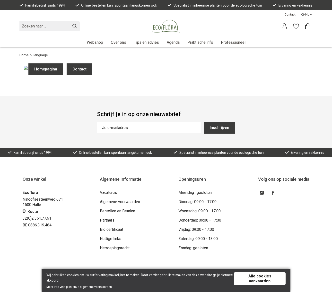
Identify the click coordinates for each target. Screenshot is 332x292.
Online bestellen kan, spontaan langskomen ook (119, 5)
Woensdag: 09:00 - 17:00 (199, 211)
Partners (107, 220)
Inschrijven (219, 127)
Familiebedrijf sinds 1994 (45, 5)
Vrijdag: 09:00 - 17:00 (196, 229)
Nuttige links (110, 238)
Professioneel (233, 42)
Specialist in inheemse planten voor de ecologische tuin (218, 5)
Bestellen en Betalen (117, 211)
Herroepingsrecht (115, 248)
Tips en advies (146, 42)
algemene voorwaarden (96, 287)
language (41, 55)
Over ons (118, 42)
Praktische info (200, 42)
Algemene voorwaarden (120, 201)
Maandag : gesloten (195, 192)
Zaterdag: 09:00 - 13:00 (198, 238)
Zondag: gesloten (193, 248)
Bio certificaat (111, 229)
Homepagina (45, 69)
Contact (290, 14)
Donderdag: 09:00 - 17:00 (199, 220)
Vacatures (108, 192)
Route (32, 211)
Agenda (173, 42)
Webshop (95, 42)
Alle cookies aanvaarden (259, 278)
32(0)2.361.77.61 (37, 218)
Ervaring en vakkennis (296, 5)
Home (24, 55)
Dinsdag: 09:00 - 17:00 (197, 201)
